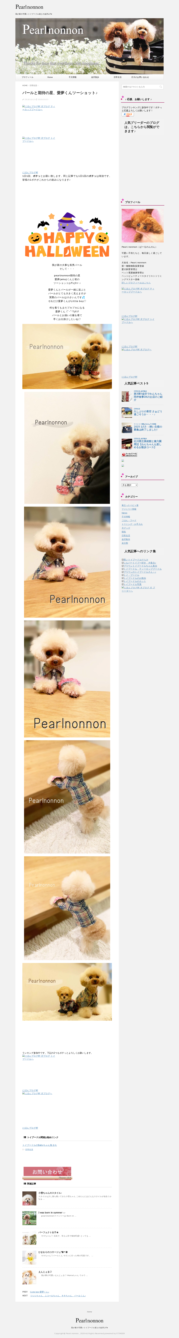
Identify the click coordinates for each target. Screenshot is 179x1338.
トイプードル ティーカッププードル (143, 569)
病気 (124, 531)
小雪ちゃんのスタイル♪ (50, 1192)
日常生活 (118, 77)
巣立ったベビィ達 (130, 505)
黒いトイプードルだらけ (136, 559)
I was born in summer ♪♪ (51, 1212)
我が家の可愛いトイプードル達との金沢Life (89, 1328)
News (124, 513)
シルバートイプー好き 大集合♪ (140, 562)
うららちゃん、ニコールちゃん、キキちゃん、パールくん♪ (58, 1295)
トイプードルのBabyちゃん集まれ (39, 1145)
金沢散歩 (95, 77)
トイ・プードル (131, 575)
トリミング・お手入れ (132, 524)
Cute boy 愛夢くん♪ (39, 1292)
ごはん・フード (129, 520)
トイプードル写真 (133, 584)
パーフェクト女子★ (48, 1232)
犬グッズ (126, 528)
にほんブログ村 (30, 172)
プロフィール (27, 77)
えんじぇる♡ (45, 1271)
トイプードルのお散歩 (135, 578)
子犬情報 (72, 77)
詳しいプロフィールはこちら (136, 282)
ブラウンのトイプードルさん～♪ (140, 572)
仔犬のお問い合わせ (140, 77)
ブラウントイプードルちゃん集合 (140, 565)
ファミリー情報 (129, 509)
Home (50, 77)
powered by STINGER (114, 1333)
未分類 (125, 543)
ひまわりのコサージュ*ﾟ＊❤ (52, 1252)
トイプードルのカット (135, 581)
